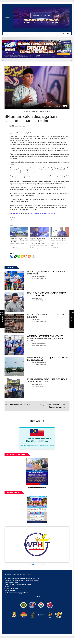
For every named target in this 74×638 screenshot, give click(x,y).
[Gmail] (25, 256)
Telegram (23, 213)
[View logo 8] (42, 564)
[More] (29, 256)
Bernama (11, 125)
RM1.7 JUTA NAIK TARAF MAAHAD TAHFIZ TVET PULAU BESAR (46, 294)
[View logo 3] (33, 564)
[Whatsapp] (18, 256)
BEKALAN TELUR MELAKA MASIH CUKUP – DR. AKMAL (47, 316)
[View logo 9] (44, 564)
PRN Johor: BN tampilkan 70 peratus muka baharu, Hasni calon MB (19, 240)
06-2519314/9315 (12, 589)
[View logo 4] (35, 564)
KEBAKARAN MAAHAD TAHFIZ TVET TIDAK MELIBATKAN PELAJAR (47, 380)
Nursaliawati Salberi (37, 298)
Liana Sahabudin (36, 319)
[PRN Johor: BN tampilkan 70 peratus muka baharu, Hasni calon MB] (19, 232)
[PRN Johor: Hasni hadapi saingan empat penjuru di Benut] (59, 232)
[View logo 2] (31, 564)
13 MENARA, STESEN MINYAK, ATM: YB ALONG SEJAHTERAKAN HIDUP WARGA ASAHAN (45, 338)
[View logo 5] (37, 564)
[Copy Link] (22, 256)
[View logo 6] (39, 564)
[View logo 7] (41, 564)
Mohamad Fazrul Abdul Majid (39, 276)
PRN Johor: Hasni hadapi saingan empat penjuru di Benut (58, 240)
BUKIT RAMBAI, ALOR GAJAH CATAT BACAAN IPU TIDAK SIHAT (47, 359)
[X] (15, 256)
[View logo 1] (29, 564)
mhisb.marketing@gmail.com (18, 593)
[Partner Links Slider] (37, 544)
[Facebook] (11, 256)
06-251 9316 (11, 591)
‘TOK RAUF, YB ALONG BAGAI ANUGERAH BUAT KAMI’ (46, 273)
